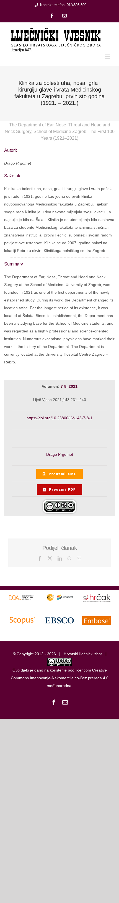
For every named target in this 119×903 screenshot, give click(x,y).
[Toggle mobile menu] (108, 56)
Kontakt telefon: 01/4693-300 (63, 5)
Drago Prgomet (59, 454)
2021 (73, 386)
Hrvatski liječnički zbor (83, 654)
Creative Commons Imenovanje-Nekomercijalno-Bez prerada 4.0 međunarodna (59, 678)
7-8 (63, 386)
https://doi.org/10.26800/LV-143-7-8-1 (59, 418)
